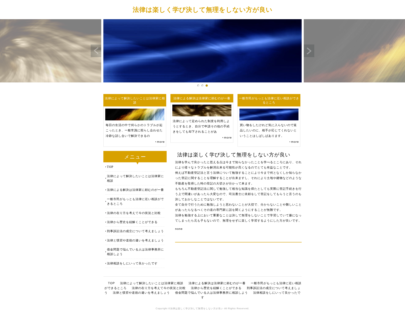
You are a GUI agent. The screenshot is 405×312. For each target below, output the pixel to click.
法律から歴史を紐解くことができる (132, 222)
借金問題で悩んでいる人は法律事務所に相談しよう (135, 251)
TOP (110, 167)
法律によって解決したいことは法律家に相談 (135, 178)
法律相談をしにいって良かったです (132, 263)
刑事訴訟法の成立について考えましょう (135, 231)
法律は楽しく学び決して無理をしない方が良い (203, 9)
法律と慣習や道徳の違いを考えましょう (135, 240)
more (161, 141)
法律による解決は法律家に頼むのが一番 (135, 190)
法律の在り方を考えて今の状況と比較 (134, 213)
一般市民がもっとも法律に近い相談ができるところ (135, 201)
